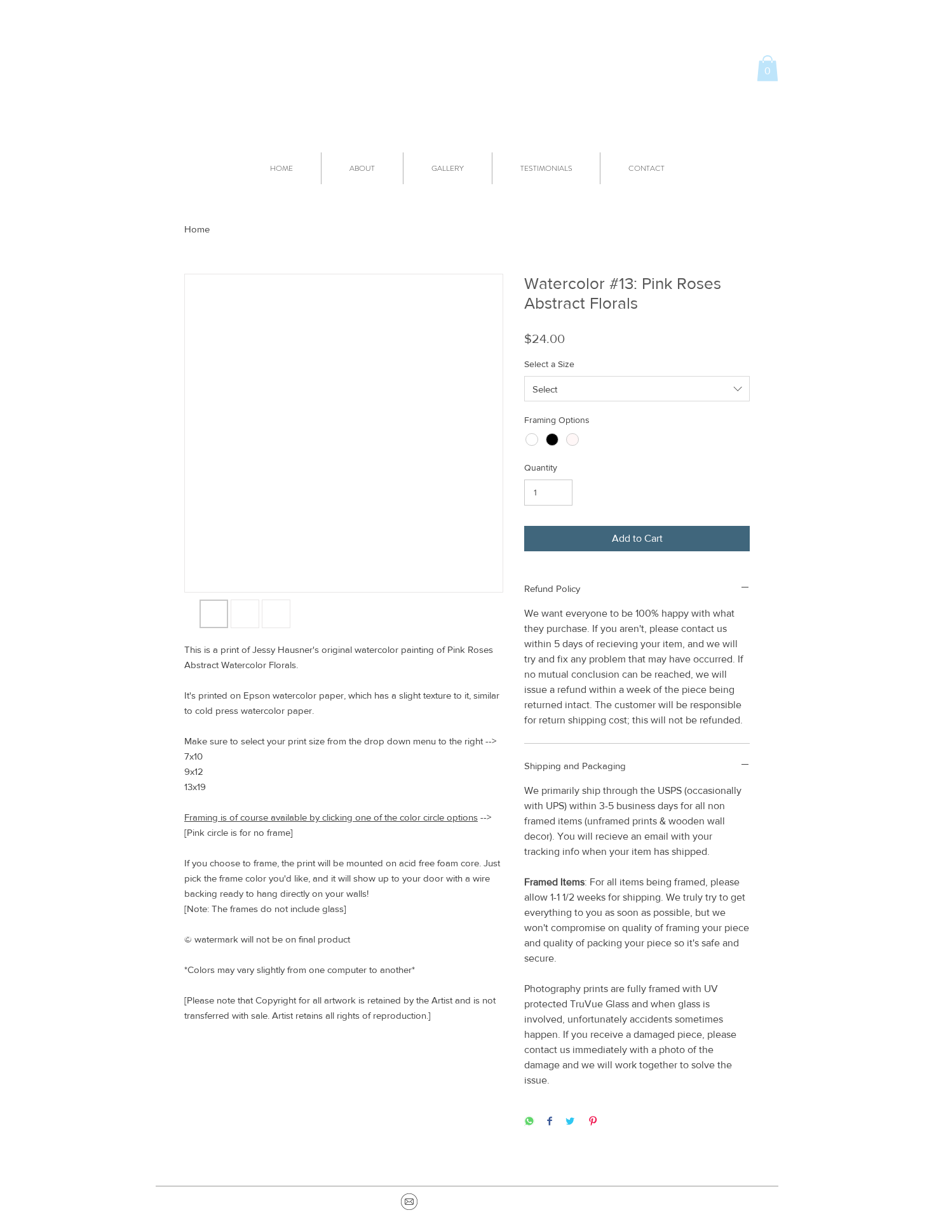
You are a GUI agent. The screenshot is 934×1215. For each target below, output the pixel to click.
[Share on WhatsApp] (529, 1122)
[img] (409, 1201)
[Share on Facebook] (549, 1122)
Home (197, 229)
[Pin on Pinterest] (593, 1122)
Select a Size (549, 364)
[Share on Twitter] (570, 1122)
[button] (767, 68)
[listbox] (637, 388)
